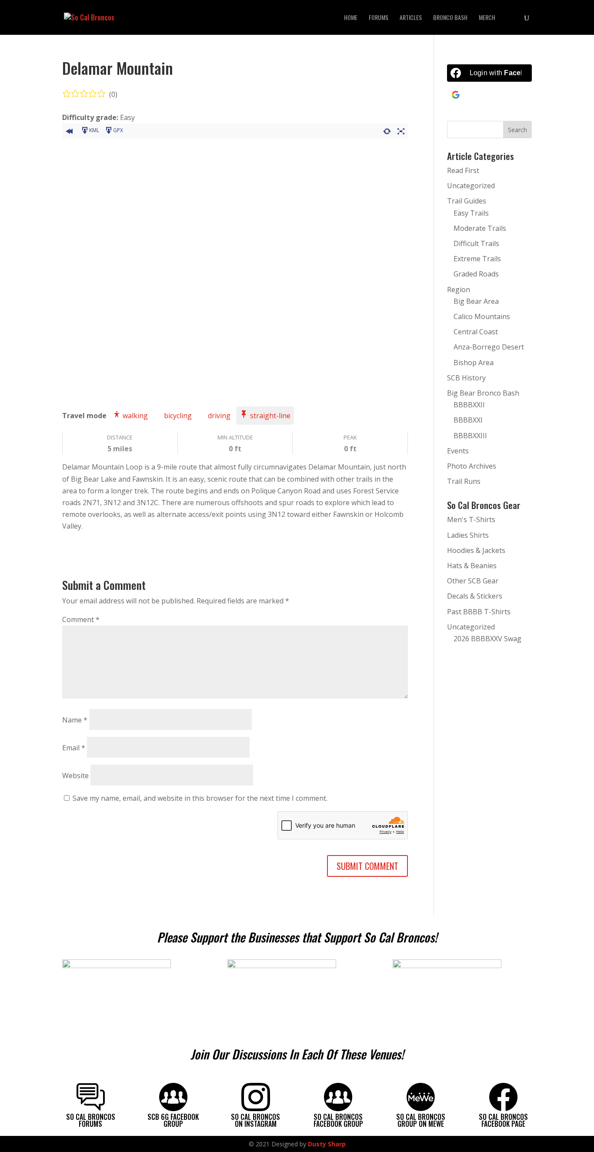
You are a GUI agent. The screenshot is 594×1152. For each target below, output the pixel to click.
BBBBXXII (469, 405)
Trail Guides (466, 201)
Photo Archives (471, 466)
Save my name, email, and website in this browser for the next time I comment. (200, 798)
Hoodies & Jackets (476, 550)
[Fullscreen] (401, 130)
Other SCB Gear (472, 581)
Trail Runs (464, 481)
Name (74, 720)
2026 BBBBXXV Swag (487, 638)
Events (458, 451)
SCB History (466, 378)
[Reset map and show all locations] (387, 130)
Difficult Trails (476, 243)
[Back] (69, 130)
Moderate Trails (480, 228)
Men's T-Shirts (471, 519)
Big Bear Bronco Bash (483, 393)
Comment (81, 619)
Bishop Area (474, 362)
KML (94, 130)
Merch (487, 18)
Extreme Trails (477, 258)
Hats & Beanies (472, 565)
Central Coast (476, 331)
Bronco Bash (450, 18)
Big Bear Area (476, 301)
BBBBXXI (468, 420)
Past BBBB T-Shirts (479, 611)
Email (73, 747)
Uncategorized (471, 185)
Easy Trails (471, 213)
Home (350, 18)
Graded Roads (476, 274)
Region (458, 289)
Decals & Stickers (474, 596)
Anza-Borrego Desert (489, 347)
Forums (378, 18)
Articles (411, 18)
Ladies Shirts (468, 535)
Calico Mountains (482, 316)
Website (75, 775)
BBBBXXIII (470, 435)
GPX (118, 130)
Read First (463, 170)
